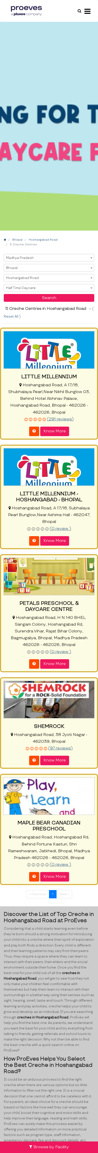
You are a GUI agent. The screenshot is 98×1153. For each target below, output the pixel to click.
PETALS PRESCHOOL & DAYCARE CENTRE (49, 606)
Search (49, 298)
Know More (54, 431)
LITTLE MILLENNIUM (49, 377)
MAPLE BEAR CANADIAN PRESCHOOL (49, 826)
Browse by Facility (50, 1147)
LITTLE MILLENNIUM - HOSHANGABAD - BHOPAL (49, 497)
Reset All (11, 317)
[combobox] (49, 257)
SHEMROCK (49, 726)
